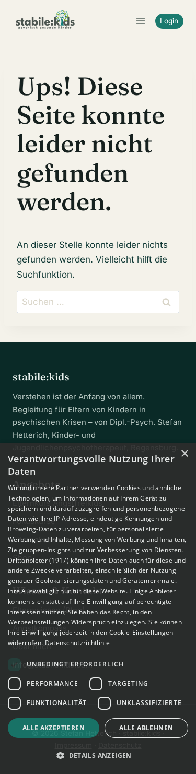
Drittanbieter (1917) (38, 560)
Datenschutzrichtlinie (77, 642)
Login (169, 21)
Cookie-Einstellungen (141, 632)
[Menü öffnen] (140, 21)
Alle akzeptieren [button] (53, 727)
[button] (98, 755)
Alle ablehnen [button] (146, 727)
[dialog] (98, 608)
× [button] (184, 454)
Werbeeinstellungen (38, 621)
